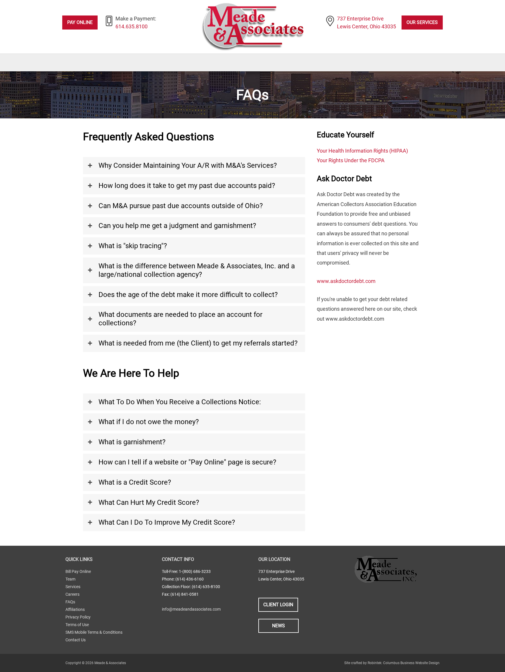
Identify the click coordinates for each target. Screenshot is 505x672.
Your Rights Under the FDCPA (351, 160)
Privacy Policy (78, 617)
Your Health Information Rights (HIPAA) (362, 151)
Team (70, 579)
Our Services (422, 22)
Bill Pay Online (78, 571)
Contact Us (75, 640)
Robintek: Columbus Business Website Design (404, 663)
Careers (72, 594)
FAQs (70, 602)
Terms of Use (77, 624)
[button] (194, 165)
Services (72, 586)
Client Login (278, 604)
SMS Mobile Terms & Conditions (93, 632)
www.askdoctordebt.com (346, 281)
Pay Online (80, 22)
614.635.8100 (131, 26)
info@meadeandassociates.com (191, 609)
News (278, 625)
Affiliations (75, 609)
